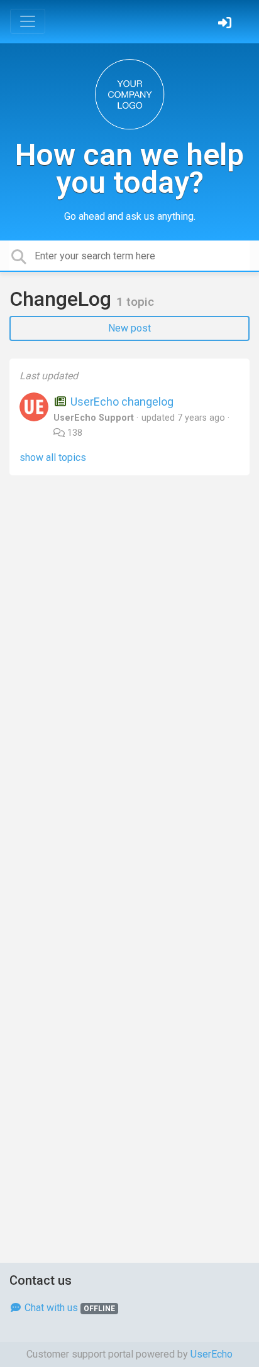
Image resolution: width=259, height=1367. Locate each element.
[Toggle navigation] (27, 21)
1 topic (135, 301)
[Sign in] (226, 24)
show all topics (52, 457)
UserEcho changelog (121, 401)
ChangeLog (62, 299)
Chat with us (68, 1308)
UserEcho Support (93, 418)
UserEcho (211, 1354)
